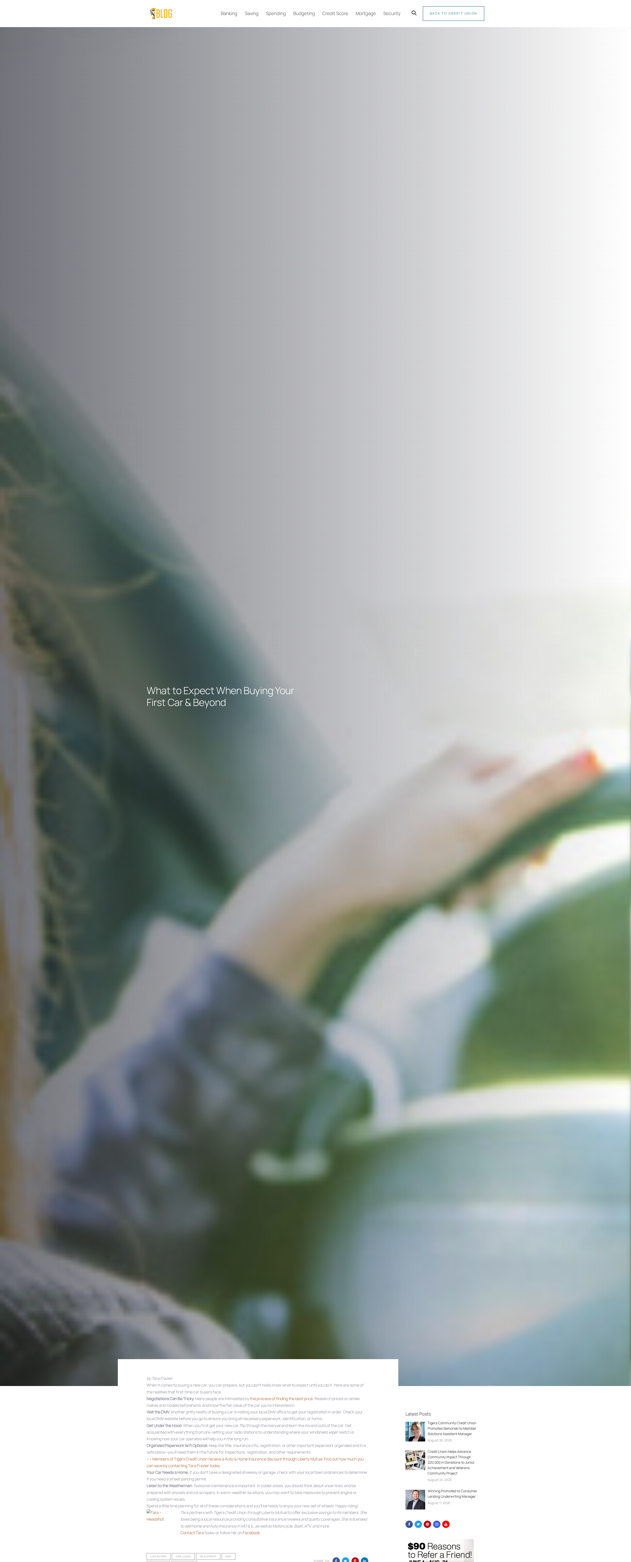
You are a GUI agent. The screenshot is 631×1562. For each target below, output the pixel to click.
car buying (159, 1556)
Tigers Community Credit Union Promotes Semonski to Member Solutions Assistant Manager (452, 1428)
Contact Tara (192, 1532)
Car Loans (183, 1556)
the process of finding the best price (281, 1398)
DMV (228, 1556)
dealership (208, 1556)
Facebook (251, 1532)
